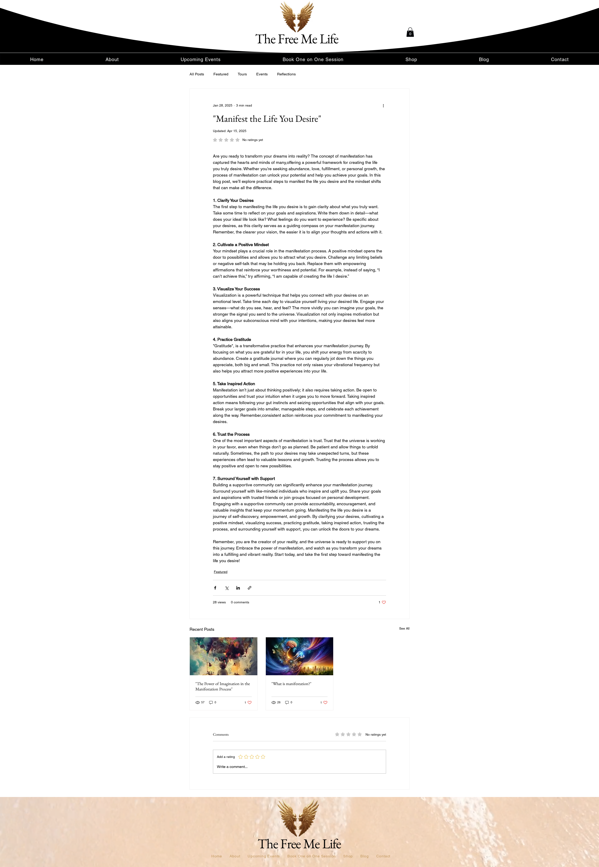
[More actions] (383, 105)
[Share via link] (249, 588)
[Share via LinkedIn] (238, 588)
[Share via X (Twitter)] (226, 588)
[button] (410, 32)
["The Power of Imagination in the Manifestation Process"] (223, 656)
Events (262, 74)
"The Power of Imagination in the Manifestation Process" (222, 686)
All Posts (197, 74)
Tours (242, 74)
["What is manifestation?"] (299, 656)
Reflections (286, 74)
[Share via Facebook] (215, 588)
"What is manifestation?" (291, 683)
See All (404, 628)
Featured (220, 74)
